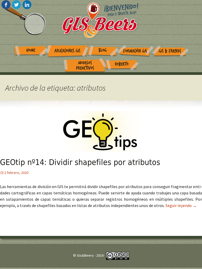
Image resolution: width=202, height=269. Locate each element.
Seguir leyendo (181, 205)
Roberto (122, 64)
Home (30, 50)
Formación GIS (135, 51)
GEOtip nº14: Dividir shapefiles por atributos (80, 162)
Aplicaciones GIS (67, 51)
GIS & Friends (170, 51)
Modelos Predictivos (85, 65)
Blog (103, 50)
